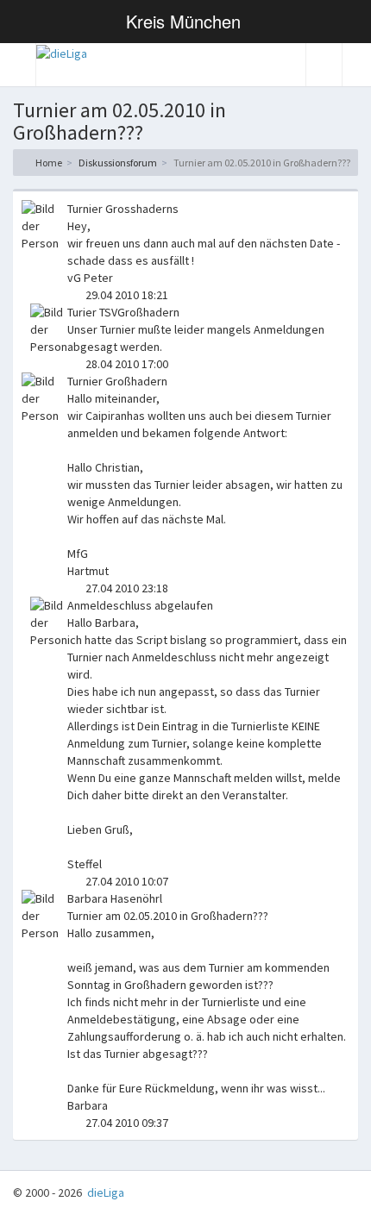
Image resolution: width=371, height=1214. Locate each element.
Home (48, 162)
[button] (18, 64)
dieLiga (104, 1192)
